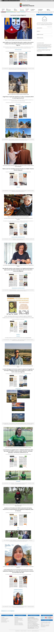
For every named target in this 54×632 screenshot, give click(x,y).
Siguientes (12, 610)
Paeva (18, 527)
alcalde (36, 618)
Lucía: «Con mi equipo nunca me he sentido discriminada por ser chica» (18, 447)
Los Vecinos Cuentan (24, 68)
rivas (22, 239)
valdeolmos (31, 628)
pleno (28, 626)
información (31, 624)
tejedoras (25, 290)
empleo (32, 622)
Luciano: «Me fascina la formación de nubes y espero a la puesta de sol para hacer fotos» (18, 366)
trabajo (38, 627)
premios (32, 626)
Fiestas (34, 623)
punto (22, 290)
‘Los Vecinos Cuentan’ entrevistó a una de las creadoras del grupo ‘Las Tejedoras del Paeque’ (18, 266)
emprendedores (15, 541)
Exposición (29, 623)
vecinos (26, 541)
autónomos (11, 541)
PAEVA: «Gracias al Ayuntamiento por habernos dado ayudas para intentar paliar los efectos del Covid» (18, 505)
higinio (14, 239)
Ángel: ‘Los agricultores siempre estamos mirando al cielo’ (18, 94)
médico (29, 625)
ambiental (29, 619)
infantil (29, 624)
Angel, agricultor (18, 104)
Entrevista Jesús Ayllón (18, 49)
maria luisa (22, 191)
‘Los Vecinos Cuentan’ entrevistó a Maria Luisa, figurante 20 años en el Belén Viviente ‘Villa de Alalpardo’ (18, 166)
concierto (30, 620)
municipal (38, 624)
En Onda (33, 68)
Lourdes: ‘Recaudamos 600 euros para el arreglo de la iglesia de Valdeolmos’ (18, 316)
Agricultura (19, 139)
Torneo (36, 627)
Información (19, 68)
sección (20, 607)
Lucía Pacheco (18, 481)
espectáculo (34, 622)
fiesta (31, 623)
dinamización (35, 621)
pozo (30, 626)
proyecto (34, 626)
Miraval (34, 624)
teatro (33, 627)
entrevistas (13, 340)
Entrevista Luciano (18, 388)
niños (36, 625)
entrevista (13, 191)
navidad (33, 625)
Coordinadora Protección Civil (18, 589)
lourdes (23, 340)
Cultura (31, 621)
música (31, 625)
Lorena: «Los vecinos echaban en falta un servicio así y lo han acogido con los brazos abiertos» (18, 567)
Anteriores (3, 610)
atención (32, 619)
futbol (37, 623)
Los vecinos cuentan (18, 191)
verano (37, 628)
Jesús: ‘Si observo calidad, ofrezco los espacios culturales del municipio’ (18, 40)
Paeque (20, 290)
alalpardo (32, 423)
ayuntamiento (36, 619)
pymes (23, 541)
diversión (29, 622)
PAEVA (21, 541)
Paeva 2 (18, 529)
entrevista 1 (18, 334)
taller (30, 627)
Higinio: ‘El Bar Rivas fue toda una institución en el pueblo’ (18, 216)
